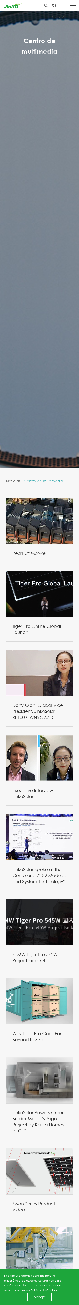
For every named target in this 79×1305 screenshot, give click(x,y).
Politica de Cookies (44, 1290)
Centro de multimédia (43, 481)
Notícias (13, 481)
